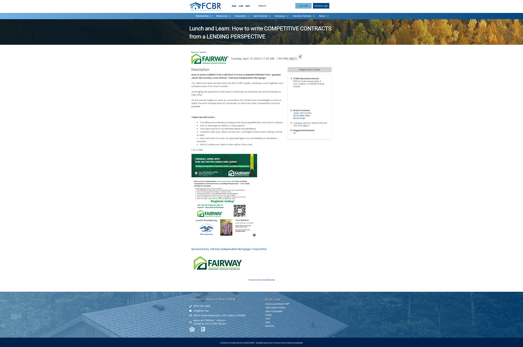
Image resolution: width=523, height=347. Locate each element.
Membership (202, 16)
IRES (247, 6)
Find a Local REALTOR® (277, 304)
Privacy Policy (280, 343)
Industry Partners (302, 16)
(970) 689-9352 (301, 115)
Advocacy (280, 16)
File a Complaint (274, 311)
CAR (241, 6)
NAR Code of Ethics (275, 307)
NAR (234, 6)
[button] (303, 6)
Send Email (299, 118)
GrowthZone (268, 279)
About (322, 16)
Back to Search (198, 52)
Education (240, 16)
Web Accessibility (295, 343)
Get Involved (260, 16)
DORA (268, 315)
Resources (221, 16)
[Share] (300, 57)
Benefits (269, 326)
